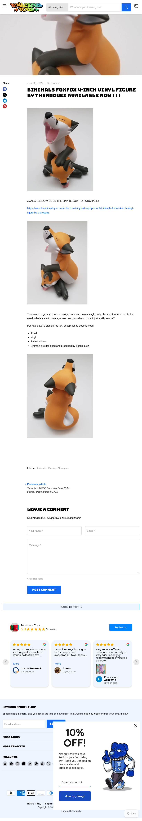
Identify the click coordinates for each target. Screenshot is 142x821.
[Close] (136, 725)
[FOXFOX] (60, 193)
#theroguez (63, 468)
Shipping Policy (53, 803)
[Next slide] (136, 662)
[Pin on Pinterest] (5, 106)
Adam (66, 668)
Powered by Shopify (71, 811)
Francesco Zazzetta (111, 678)
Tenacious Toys (30, 625)
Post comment (44, 590)
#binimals (41, 468)
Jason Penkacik (31, 668)
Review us (121, 627)
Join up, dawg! (75, 796)
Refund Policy (34, 803)
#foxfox (52, 468)
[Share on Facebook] (5, 89)
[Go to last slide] (6, 662)
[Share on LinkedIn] (5, 100)
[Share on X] (5, 95)
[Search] (126, 7)
